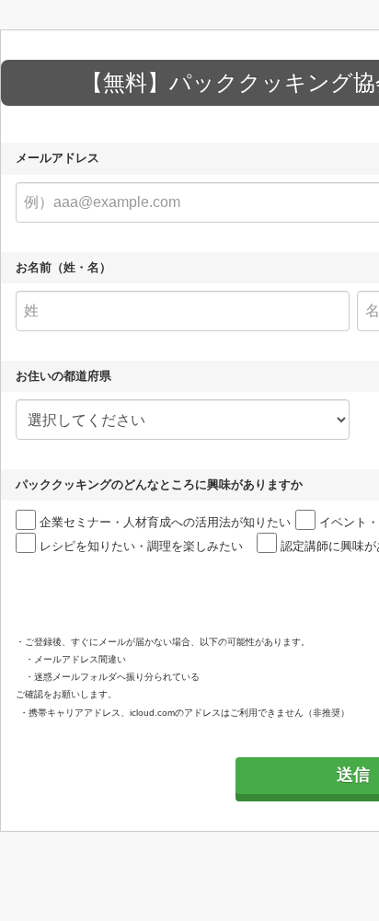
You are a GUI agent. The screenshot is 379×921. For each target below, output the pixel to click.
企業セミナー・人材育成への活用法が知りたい (165, 522)
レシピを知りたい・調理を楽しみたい (141, 546)
